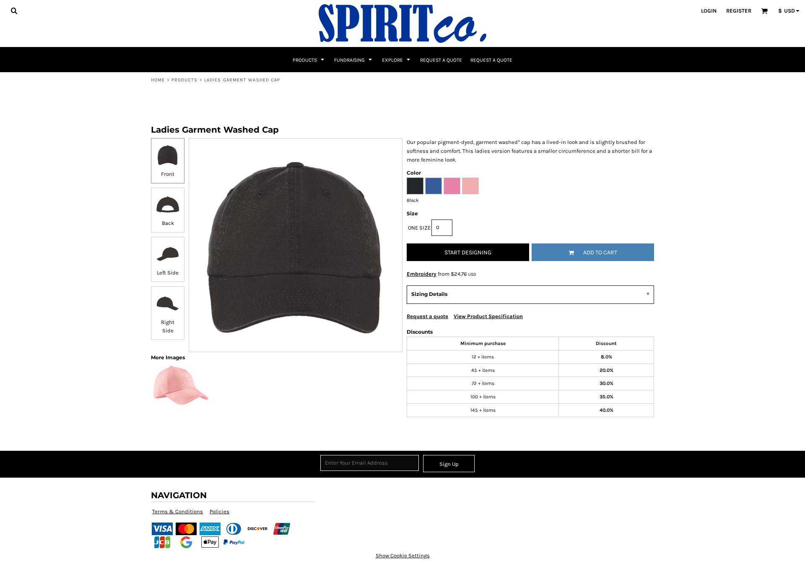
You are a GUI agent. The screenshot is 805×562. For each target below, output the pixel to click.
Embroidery (421, 274)
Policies (219, 511)
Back (168, 223)
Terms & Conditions (177, 511)
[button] (13, 10)
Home (158, 80)
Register (738, 11)
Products (184, 80)
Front (167, 174)
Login (709, 11)
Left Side (168, 272)
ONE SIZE (419, 228)
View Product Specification (488, 316)
